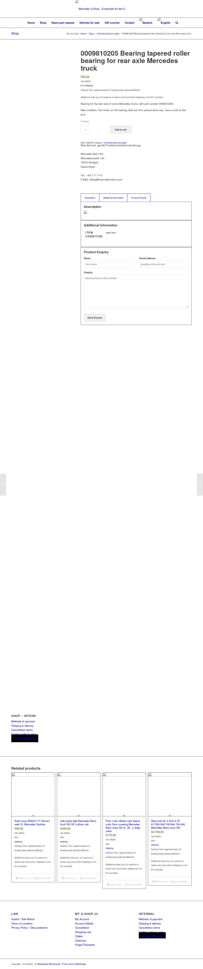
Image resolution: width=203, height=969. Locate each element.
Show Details (43, 878)
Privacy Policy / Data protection (29, 927)
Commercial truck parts (115, 142)
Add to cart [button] (24, 878)
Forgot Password (85, 945)
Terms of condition (22, 923)
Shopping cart (83, 932)
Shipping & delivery (22, 725)
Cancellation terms (22, 730)
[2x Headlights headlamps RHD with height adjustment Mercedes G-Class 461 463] (200, 485)
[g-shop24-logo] (101, 8)
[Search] (175, 23)
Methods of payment (23, 721)
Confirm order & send (23, 734)
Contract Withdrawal (24, 738)
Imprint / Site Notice (22, 919)
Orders (79, 936)
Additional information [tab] (113, 197)
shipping (89, 85)
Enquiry (88, 272)
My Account (82, 919)
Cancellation (82, 927)
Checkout (80, 940)
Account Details (84, 923)
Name (87, 258)
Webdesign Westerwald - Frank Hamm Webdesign (61, 963)
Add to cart (120, 129)
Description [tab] (90, 197)
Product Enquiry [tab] (139, 197)
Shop (15, 33)
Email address (147, 258)
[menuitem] (31, 23)
